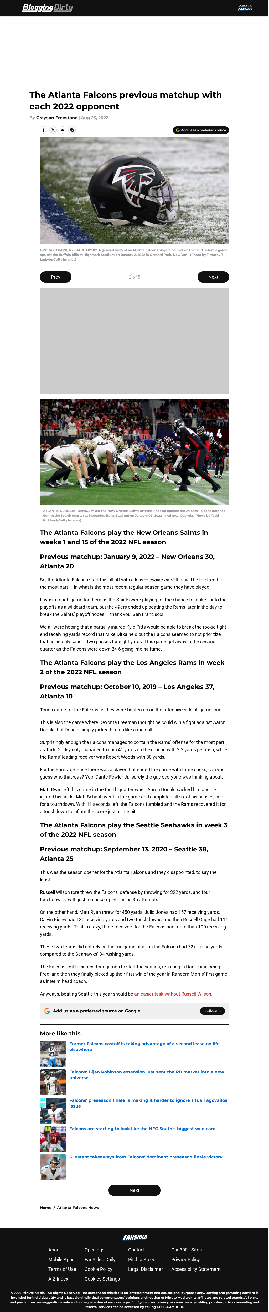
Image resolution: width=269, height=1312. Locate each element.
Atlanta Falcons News (78, 1207)
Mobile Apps (61, 1259)
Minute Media (33, 1293)
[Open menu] (14, 8)
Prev (55, 277)
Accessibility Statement (196, 1269)
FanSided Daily (100, 1259)
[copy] (72, 130)
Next (213, 277)
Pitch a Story (141, 1259)
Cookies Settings (102, 1279)
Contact (136, 1249)
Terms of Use (62, 1269)
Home (45, 1207)
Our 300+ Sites (186, 1249)
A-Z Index (58, 1279)
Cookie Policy (98, 1269)
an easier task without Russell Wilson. (173, 994)
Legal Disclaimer (145, 1269)
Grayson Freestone (56, 117)
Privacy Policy (185, 1259)
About (54, 1249)
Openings (94, 1249)
